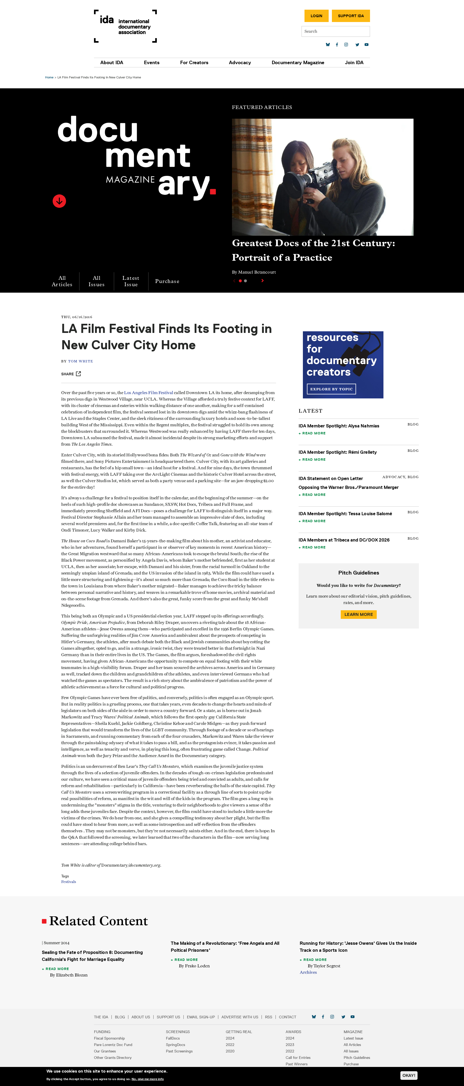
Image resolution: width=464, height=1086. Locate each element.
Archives (308, 972)
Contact (287, 1017)
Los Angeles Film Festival (148, 393)
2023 (290, 1045)
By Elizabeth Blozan (69, 975)
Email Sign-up (201, 1017)
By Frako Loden (194, 965)
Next (263, 280)
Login (316, 15)
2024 (230, 1038)
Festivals (68, 882)
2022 (230, 1045)
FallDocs (173, 1038)
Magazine (353, 1032)
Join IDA (354, 63)
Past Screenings (179, 1051)
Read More (314, 433)
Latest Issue (130, 281)
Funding (102, 1032)
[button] (59, 201)
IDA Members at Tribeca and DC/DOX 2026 (344, 540)
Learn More (359, 614)
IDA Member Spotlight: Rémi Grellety (338, 452)
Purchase (167, 281)
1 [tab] (240, 280)
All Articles (62, 281)
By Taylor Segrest (324, 965)
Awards (293, 1032)
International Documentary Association (125, 26)
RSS (268, 1017)
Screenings (178, 1032)
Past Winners (296, 1064)
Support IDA (351, 15)
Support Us (168, 1017)
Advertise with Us (240, 1017)
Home (49, 77)
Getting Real (239, 1032)
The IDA (101, 1017)
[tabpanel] (322, 199)
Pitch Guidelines (357, 1057)
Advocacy (240, 63)
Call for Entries (298, 1057)
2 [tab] (245, 280)
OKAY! (409, 1075)
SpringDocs (175, 1045)
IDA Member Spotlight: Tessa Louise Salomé (345, 513)
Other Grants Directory (113, 1057)
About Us (141, 1017)
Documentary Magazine (298, 63)
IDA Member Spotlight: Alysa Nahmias (339, 425)
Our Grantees (105, 1051)
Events (152, 63)
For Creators (194, 63)
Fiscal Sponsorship (109, 1038)
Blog (120, 1017)
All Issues (97, 281)
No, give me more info (148, 1079)
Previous (233, 280)
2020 (230, 1051)
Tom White (80, 361)
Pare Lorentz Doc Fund (113, 1045)
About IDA (111, 63)
